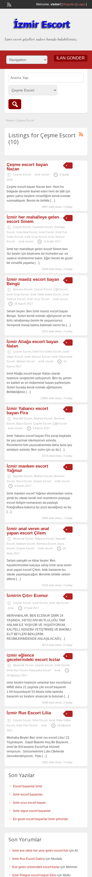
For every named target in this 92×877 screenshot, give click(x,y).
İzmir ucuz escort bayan (29, 802)
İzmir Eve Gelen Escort (46, 351)
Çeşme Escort (22, 174)
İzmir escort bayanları (28, 794)
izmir (11, 608)
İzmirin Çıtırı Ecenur (27, 595)
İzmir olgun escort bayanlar (32, 811)
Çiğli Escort (60, 289)
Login (81, 4)
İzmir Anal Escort (26, 232)
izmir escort (42, 174)
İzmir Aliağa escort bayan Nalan (32, 343)
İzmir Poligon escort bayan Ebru (34, 875)
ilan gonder (70, 58)
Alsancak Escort (23, 538)
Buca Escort (24, 423)
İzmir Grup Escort (36, 236)
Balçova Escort (44, 538)
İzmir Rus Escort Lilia (29, 712)
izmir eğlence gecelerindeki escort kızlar (33, 657)
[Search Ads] (14, 104)
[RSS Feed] (9, 4)
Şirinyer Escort (25, 361)
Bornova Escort (22, 289)
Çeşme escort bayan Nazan (27, 166)
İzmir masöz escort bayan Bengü (33, 281)
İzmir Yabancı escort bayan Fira (27, 410)
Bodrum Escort (43, 418)
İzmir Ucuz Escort (38, 299)
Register (69, 4)
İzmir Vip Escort (59, 602)
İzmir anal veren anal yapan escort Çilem (28, 530)
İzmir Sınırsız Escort (37, 356)
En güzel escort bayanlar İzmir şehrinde (40, 819)
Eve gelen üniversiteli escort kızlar (36, 867)
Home (9, 120)
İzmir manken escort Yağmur (27, 468)
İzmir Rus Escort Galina (28, 859)
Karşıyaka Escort (40, 670)
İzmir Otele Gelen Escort (45, 294)
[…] (52, 200)
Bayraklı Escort (22, 418)
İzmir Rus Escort (17, 670)
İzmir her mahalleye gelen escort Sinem (33, 219)
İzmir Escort (46, 232)
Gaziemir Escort (42, 227)
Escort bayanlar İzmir (27, 786)
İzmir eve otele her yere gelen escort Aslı (40, 850)
